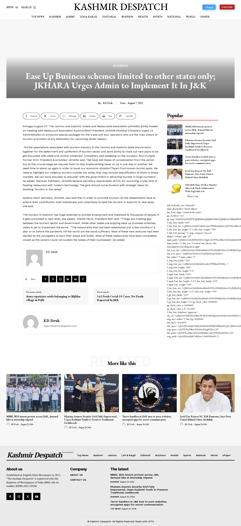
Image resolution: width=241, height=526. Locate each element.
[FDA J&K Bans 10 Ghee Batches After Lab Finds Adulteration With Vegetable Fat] (174, 188)
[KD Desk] (31, 323)
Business (120, 65)
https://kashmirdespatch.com (60, 326)
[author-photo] (8, 424)
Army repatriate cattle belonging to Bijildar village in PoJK (53, 298)
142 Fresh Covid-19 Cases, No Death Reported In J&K (120, 298)
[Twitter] (53, 279)
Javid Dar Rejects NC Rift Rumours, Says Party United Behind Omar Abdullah (199, 174)
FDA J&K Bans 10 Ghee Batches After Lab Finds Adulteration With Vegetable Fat (201, 188)
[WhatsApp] (60, 279)
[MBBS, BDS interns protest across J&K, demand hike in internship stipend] (174, 130)
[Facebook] (45, 279)
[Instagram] (18, 496)
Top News (115, 509)
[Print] (75, 279)
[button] (29, 7)
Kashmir (114, 482)
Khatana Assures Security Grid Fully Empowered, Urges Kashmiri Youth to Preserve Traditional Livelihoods (90, 419)
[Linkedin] (68, 279)
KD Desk (108, 103)
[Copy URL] (83, 279)
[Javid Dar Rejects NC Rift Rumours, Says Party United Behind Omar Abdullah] (174, 174)
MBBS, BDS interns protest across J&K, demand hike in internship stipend (199, 129)
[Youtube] (36, 496)
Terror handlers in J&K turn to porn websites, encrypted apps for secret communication (200, 160)
